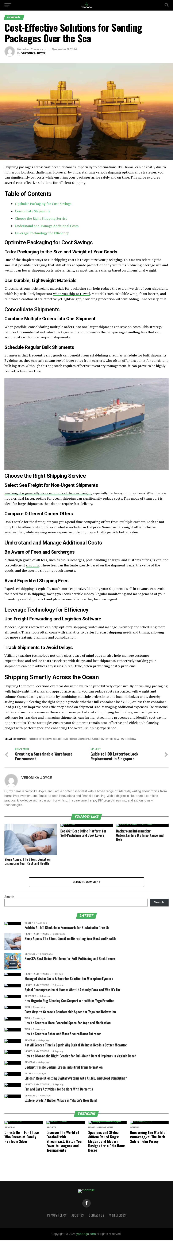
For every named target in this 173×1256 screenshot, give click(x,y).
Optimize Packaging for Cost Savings (43, 203)
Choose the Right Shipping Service (41, 218)
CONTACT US (96, 1215)
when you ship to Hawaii (71, 293)
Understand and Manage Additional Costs (46, 225)
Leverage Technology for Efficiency (42, 233)
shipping (32, 565)
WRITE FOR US (117, 1215)
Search (9, 897)
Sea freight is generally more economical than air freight (47, 493)
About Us (78, 1215)
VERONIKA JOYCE (33, 53)
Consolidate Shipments (32, 211)
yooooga (129, 739)
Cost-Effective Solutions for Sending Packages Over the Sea (75, 739)
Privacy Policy (56, 1215)
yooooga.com (86, 1234)
